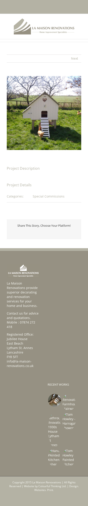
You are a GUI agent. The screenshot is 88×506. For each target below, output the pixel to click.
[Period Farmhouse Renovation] (69, 402)
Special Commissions (49, 196)
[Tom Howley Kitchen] (69, 457)
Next (74, 58)
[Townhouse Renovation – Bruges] (54, 400)
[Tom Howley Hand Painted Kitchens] (69, 421)
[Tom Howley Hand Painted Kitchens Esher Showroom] (54, 457)
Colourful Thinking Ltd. (52, 486)
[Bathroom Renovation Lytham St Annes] (54, 430)
